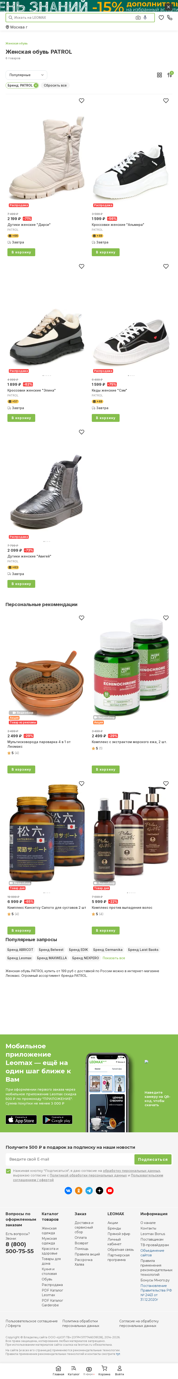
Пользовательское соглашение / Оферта (32, 1323)
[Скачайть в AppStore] (21, 1120)
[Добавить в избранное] (81, 100)
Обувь (47, 1279)
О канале (148, 1223)
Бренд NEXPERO (85, 958)
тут (118, 1354)
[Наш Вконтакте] (68, 1193)
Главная (58, 1374)
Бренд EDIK (78, 950)
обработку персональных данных (131, 1171)
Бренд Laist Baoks (143, 950)
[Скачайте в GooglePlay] (57, 1120)
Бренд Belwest (51, 950)
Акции (113, 1223)
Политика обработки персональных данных (80, 1323)
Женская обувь (17, 43)
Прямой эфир (119, 1234)
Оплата (81, 1238)
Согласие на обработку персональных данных (139, 1323)
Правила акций (87, 1254)
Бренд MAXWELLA (52, 958)
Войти (119, 1374)
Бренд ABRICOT (20, 950)
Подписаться (153, 1159)
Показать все (114, 958)
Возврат (81, 1243)
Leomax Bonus (152, 1234)
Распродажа (52, 1285)
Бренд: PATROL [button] (20, 85)
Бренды (114, 1228)
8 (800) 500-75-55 (20, 1247)
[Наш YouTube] (110, 1193)
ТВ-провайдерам (154, 1245)
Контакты (148, 1228)
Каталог (73, 1374)
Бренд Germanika (108, 950)
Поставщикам (151, 1239)
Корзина (104, 1374)
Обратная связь (121, 1250)
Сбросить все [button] (55, 85)
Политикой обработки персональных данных (88, 1175)
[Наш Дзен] (99, 1193)
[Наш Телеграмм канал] (89, 1193)
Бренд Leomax (19, 958)
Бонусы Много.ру (155, 1280)
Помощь (81, 1249)
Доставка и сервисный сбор (84, 1227)
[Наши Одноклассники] (79, 1193)
